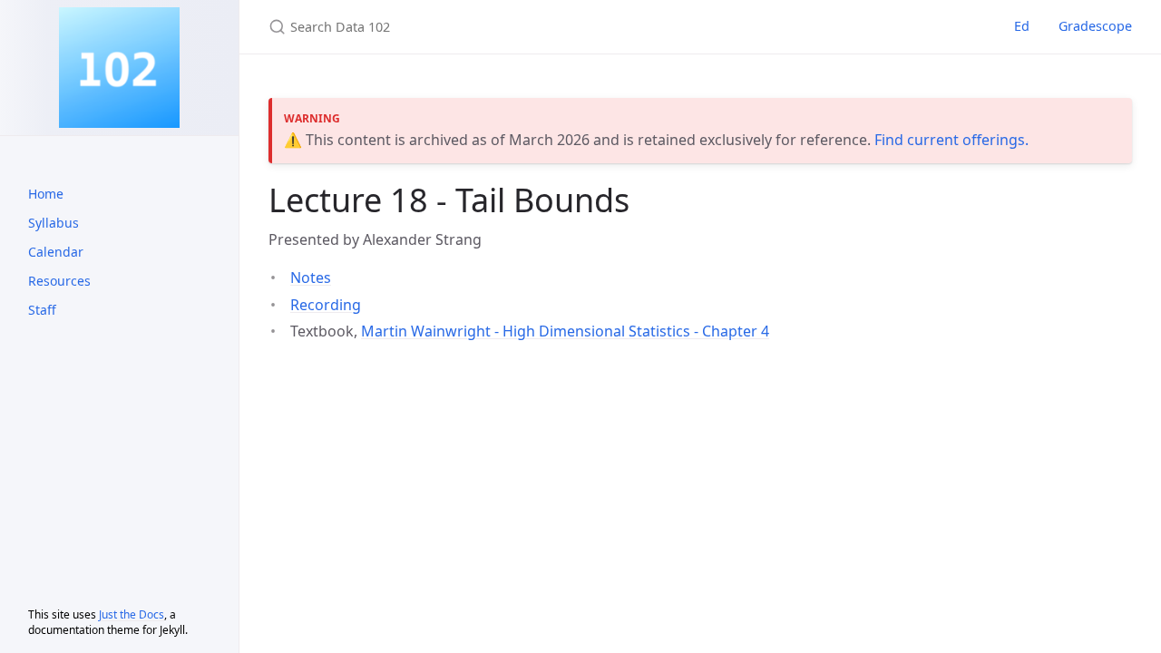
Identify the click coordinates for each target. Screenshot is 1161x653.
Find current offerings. (951, 140)
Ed (1021, 25)
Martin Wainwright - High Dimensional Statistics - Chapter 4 (565, 331)
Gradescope (1095, 25)
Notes (310, 278)
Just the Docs (131, 614)
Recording (325, 305)
